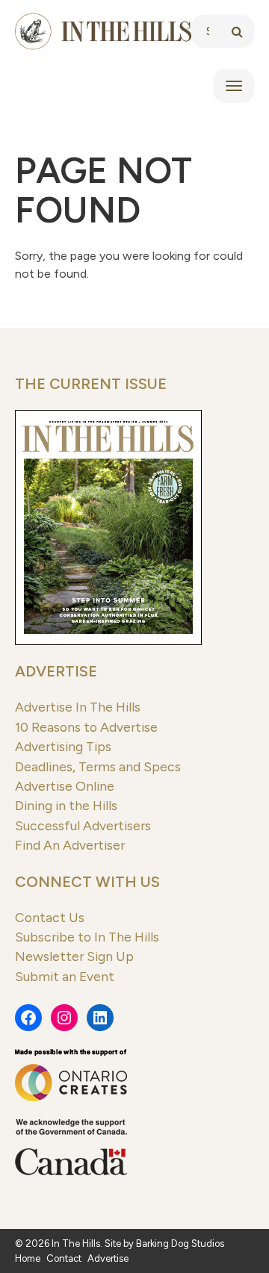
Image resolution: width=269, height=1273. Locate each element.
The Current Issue (91, 384)
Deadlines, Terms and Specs (98, 766)
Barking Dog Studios (180, 1243)
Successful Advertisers (83, 825)
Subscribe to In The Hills (87, 936)
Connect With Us (87, 882)
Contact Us (49, 917)
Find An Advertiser (70, 845)
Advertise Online (64, 786)
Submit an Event (64, 976)
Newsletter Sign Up (74, 956)
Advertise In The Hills (77, 707)
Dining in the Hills (66, 805)
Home (27, 1258)
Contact (63, 1258)
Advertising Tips (63, 746)
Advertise (56, 671)
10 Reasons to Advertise (86, 727)
